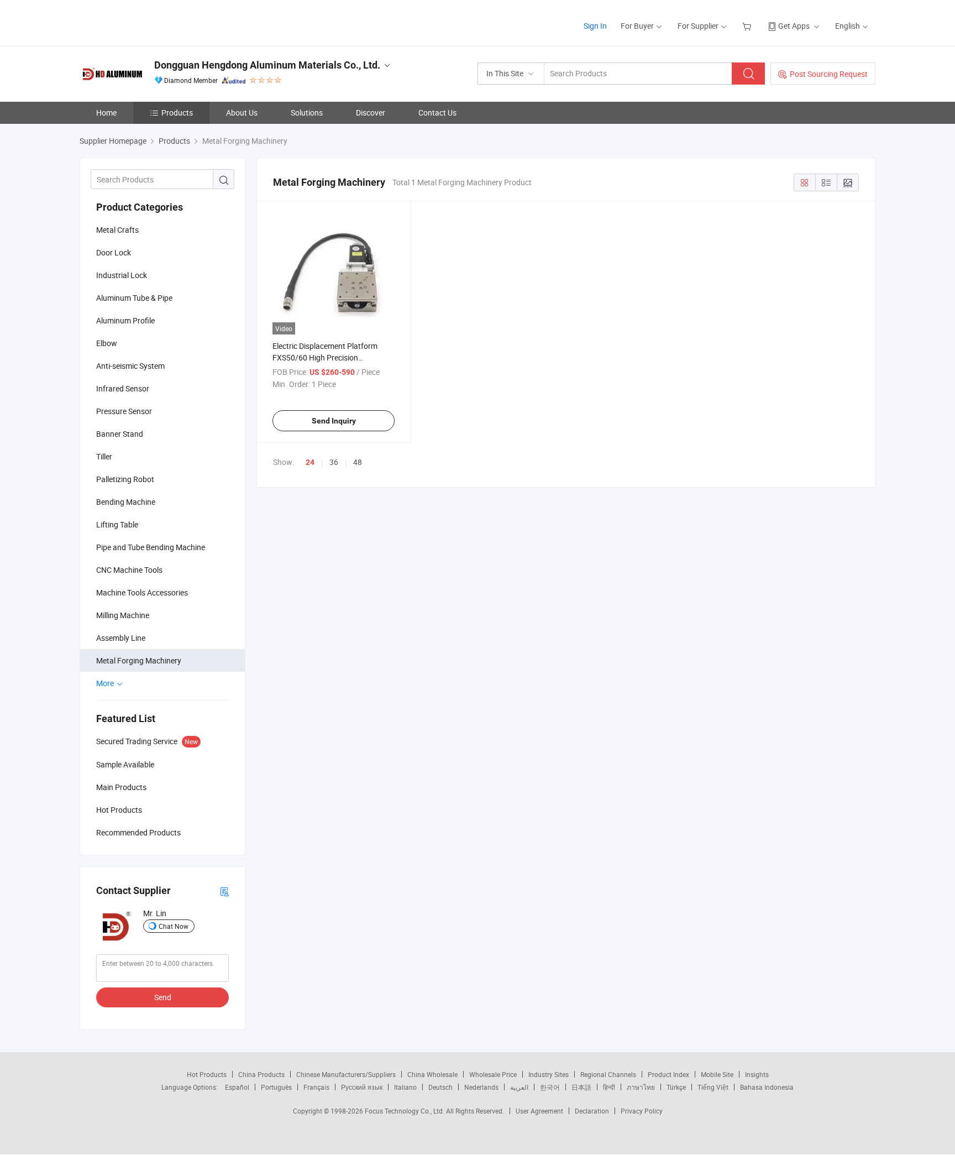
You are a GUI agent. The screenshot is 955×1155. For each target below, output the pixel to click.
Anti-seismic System (130, 365)
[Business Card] (224, 891)
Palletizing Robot (125, 479)
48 (357, 462)
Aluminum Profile (125, 320)
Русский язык (361, 1087)
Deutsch (440, 1087)
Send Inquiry (334, 420)
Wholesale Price (493, 1074)
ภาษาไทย (641, 1087)
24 (310, 462)
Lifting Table (117, 524)
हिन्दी (609, 1087)
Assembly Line (120, 638)
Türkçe (676, 1087)
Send (162, 997)
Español (237, 1087)
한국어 (550, 1087)
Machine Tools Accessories (142, 592)
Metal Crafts (117, 229)
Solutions (307, 112)
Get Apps (793, 25)
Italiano (405, 1087)
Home (106, 112)
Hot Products (207, 1074)
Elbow (106, 343)
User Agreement (539, 1110)
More (106, 683)
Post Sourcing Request (829, 74)
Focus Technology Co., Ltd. (405, 1110)
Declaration (592, 1110)
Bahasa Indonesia (767, 1087)
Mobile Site (717, 1074)
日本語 (581, 1087)
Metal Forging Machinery (138, 660)
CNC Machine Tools (129, 570)
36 (333, 462)
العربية (519, 1087)
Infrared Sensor (122, 388)
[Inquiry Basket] (748, 25)
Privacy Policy (642, 1110)
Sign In (595, 25)
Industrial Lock (121, 275)
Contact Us (437, 112)
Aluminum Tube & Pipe (134, 297)
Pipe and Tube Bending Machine (150, 547)
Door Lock (113, 252)
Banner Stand (119, 433)
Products (177, 112)
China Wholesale (432, 1074)
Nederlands (481, 1087)
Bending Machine (125, 502)
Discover (370, 112)
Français (316, 1087)
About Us (242, 112)
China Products (261, 1074)
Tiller (104, 456)
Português (276, 1087)
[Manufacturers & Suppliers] (151, 22)
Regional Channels (608, 1074)
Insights (757, 1074)
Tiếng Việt (712, 1087)
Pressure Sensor (124, 411)
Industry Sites (548, 1074)
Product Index (668, 1074)
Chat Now (173, 926)
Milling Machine (122, 615)
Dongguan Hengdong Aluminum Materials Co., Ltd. (267, 65)
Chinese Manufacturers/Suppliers (346, 1074)
